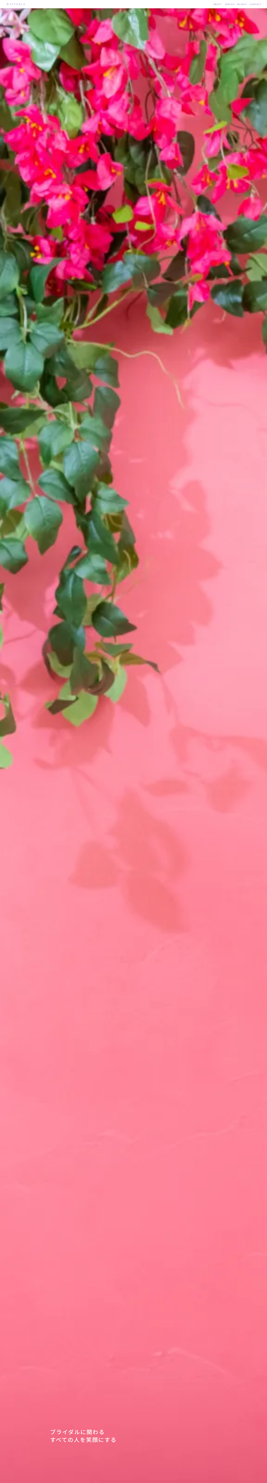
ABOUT (217, 4)
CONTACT (256, 4)
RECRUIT (242, 4)
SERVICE (229, 4)
